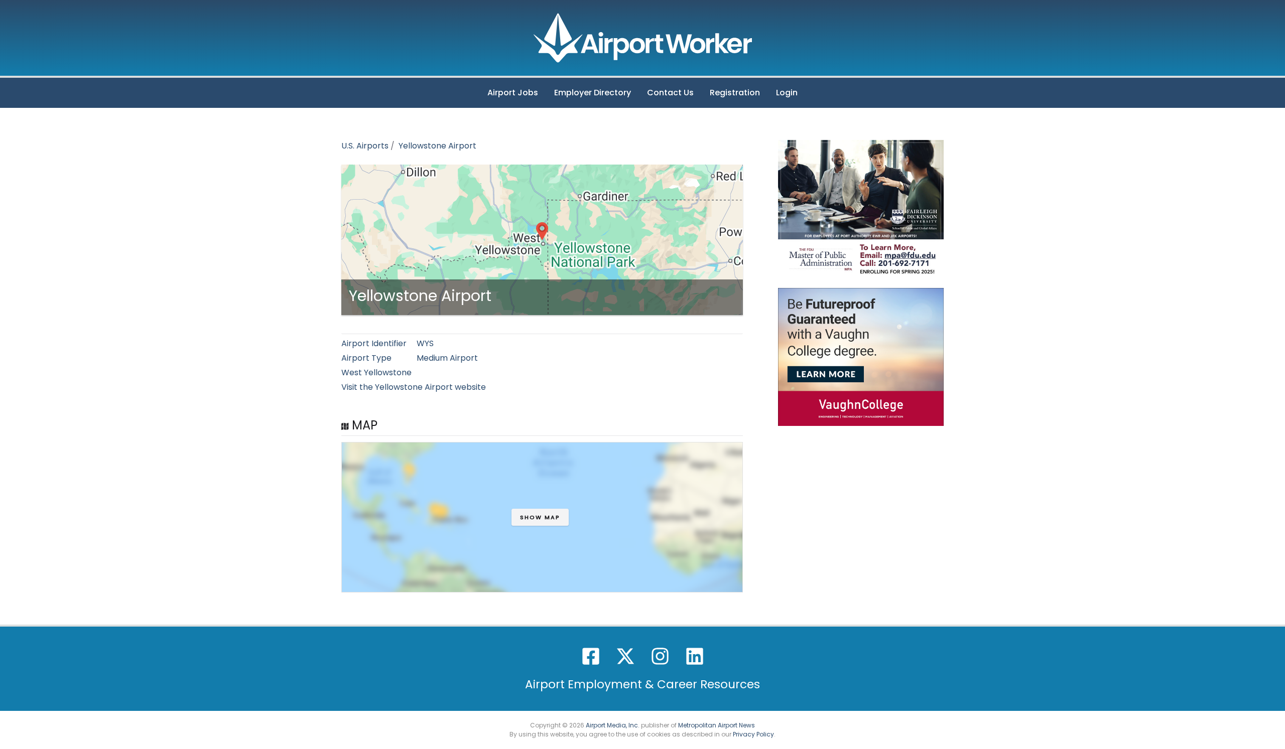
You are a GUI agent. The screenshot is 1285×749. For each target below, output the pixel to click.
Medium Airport (447, 358)
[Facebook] (590, 656)
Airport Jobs (512, 92)
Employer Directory (592, 92)
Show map (540, 517)
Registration (735, 92)
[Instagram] (660, 656)
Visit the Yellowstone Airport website (413, 387)
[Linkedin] (694, 656)
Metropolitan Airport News (716, 725)
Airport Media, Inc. (612, 725)
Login (787, 92)
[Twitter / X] (625, 656)
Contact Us (670, 92)
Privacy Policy (753, 734)
